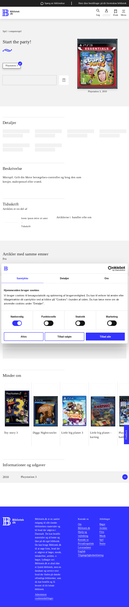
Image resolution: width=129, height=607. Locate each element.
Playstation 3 (12, 65)
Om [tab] (106, 278)
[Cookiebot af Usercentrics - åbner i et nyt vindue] (110, 268)
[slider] (97, 66)
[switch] (48, 323)
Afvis (24, 336)
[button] (64, 477)
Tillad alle (105, 336)
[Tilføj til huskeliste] (64, 80)
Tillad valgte (64, 336)
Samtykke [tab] (22, 278)
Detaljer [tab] (64, 278)
